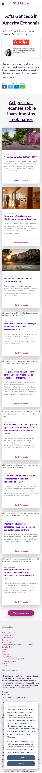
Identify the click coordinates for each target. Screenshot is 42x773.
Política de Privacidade (9, 633)
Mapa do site (6, 666)
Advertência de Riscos (13, 771)
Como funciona (7, 647)
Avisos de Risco (7, 642)
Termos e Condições (9, 635)
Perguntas (5, 654)
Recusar (21, 764)
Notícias (5, 31)
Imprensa (5, 663)
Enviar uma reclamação (9, 661)
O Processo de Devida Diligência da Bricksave (17, 645)
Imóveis (4, 649)
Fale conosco (6, 656)
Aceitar (21, 758)
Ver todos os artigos (21, 613)
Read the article (9, 77)
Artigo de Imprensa (19, 31)
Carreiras (5, 640)
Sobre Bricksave (7, 637)
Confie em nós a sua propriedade (13, 659)
